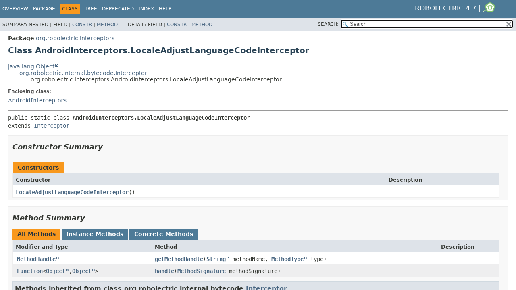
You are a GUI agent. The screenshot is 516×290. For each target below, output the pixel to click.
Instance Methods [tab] (95, 234)
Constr (82, 24)
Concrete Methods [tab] (163, 234)
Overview (15, 9)
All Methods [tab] (36, 234)
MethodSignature (201, 271)
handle (164, 271)
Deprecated (118, 9)
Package (44, 9)
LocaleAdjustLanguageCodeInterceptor (72, 192)
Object (55, 271)
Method (107, 24)
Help (165, 9)
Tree (91, 9)
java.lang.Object (31, 66)
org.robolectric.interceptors (75, 38)
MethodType (287, 259)
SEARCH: (328, 24)
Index (146, 9)
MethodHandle (36, 259)
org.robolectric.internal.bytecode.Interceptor (83, 73)
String (216, 259)
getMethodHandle (179, 259)
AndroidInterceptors (37, 100)
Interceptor (51, 125)
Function (30, 271)
